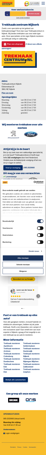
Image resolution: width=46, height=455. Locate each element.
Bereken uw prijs (34, 14)
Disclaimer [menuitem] (13, 447)
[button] (8, 296)
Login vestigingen (12, 433)
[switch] (40, 228)
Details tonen (34, 251)
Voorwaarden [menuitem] (32, 447)
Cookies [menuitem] (25, 447)
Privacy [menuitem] (19, 447)
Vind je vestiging (13, 168)
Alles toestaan (23, 258)
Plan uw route (7, 93)
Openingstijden (11, 414)
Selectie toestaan (23, 265)
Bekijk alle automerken (16, 380)
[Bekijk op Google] (13, 291)
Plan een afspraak (15, 44)
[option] (13, 134)
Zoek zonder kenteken (23, 18)
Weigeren (23, 271)
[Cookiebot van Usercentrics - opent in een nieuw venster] (33, 182)
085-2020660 (29, 168)
